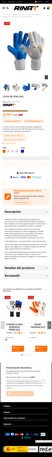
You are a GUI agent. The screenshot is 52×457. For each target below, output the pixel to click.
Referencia (6, 102)
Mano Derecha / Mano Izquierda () (20, 377)
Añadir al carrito (27, 164)
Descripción (13, 212)
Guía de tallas (11, 2)
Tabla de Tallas (10, 143)
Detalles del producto (20, 268)
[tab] (26, 212)
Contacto (19, 2)
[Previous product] (48, 15)
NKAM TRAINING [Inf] (37, 325)
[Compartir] (3, 184)
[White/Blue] (6, 339)
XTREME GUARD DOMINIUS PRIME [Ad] (14, 327)
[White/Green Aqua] (29, 339)
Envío (4, 2)
